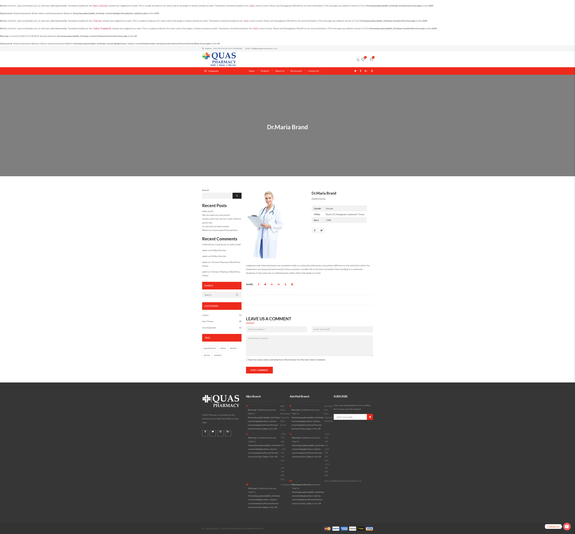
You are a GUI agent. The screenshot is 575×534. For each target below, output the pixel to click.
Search (205, 190)
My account (296, 71)
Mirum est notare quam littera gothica (219, 230)
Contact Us (313, 71)
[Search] (237, 295)
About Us (279, 71)
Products (265, 71)
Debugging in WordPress (292, 5)
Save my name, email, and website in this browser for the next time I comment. (287, 359)
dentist (233, 348)
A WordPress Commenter (214, 244)
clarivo (223, 348)
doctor (207, 355)
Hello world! (207, 211)
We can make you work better (216, 215)
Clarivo (205, 315)
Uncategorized (209, 327)
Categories (213, 71)
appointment (210, 348)
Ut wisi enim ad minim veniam (215, 226)
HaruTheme (207, 321)
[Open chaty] (567, 526)
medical (217, 355)
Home (251, 71)
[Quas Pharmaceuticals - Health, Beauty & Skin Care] (219, 59)
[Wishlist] (363, 60)
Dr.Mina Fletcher (218, 250)
